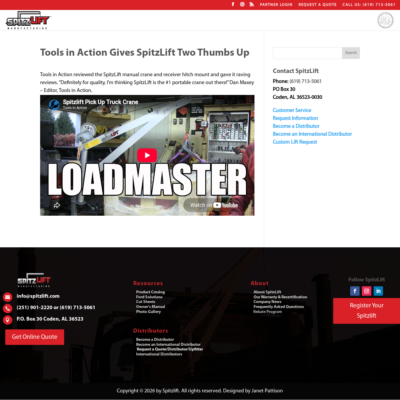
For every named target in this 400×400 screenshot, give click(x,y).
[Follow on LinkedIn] (378, 291)
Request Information (295, 118)
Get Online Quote (34, 337)
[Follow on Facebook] (355, 291)
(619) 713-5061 (306, 81)
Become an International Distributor (312, 134)
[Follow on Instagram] (366, 291)
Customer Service (292, 110)
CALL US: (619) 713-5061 (369, 5)
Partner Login (276, 5)
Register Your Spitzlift (367, 311)
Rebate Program (267, 312)
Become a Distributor (296, 126)
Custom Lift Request (295, 142)
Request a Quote (318, 5)
